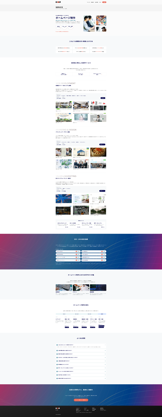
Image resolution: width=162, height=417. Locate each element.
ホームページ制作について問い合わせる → (62, 31)
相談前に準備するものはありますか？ (64, 378)
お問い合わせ (102, 409)
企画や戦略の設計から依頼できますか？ (65, 350)
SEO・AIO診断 (67, 327)
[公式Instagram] (57, 410)
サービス (88, 2)
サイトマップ (78, 411)
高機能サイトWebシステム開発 (63, 74)
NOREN (80, 412)
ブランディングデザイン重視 (80, 74)
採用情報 (93, 410)
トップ (57, 8)
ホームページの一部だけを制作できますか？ (65, 371)
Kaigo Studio (90, 412)
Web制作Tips (77, 412)
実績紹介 (92, 2)
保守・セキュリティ (101, 327)
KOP (60, 414)
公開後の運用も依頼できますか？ (64, 360)
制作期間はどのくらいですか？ (63, 364)
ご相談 (104, 2)
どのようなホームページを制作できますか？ (65, 344)
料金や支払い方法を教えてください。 (64, 374)
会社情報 (96, 2)
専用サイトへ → (102, 144)
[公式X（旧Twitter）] (56, 410)
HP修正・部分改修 (76, 327)
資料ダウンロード (78, 410)
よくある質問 (94, 409)
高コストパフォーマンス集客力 (97, 74)
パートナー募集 (86, 410)
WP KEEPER (87, 412)
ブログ (100, 2)
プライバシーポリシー (103, 410)
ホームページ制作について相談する (80, 399)
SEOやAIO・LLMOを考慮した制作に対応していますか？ (68, 357)
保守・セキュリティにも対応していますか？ (65, 367)
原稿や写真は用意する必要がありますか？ (65, 353)
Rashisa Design (83, 412)
